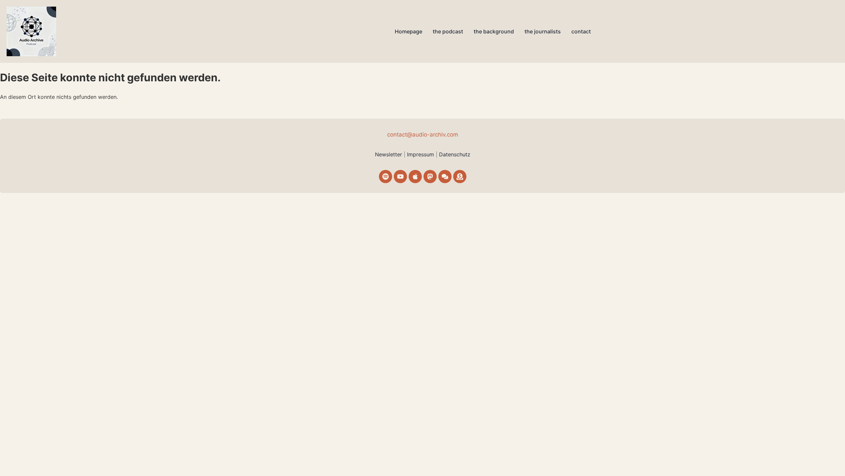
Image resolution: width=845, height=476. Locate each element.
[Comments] (445, 176)
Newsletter (388, 154)
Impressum (421, 154)
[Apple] (415, 176)
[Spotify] (385, 176)
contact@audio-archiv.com (422, 134)
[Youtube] (400, 176)
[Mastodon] (430, 176)
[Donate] (459, 176)
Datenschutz (454, 154)
